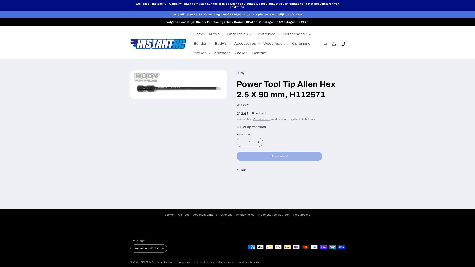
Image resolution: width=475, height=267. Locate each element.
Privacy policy (183, 262)
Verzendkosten (262, 119)
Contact (183, 214)
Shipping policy (226, 262)
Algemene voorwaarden (274, 214)
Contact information (250, 262)
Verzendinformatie (205, 214)
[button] (215, 34)
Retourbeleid (301, 214)
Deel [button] (244, 170)
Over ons (226, 214)
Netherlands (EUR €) (147, 248)
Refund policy (164, 262)
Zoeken (170, 214)
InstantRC (145, 262)
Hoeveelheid (244, 134)
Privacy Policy (245, 214)
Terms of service (204, 262)
